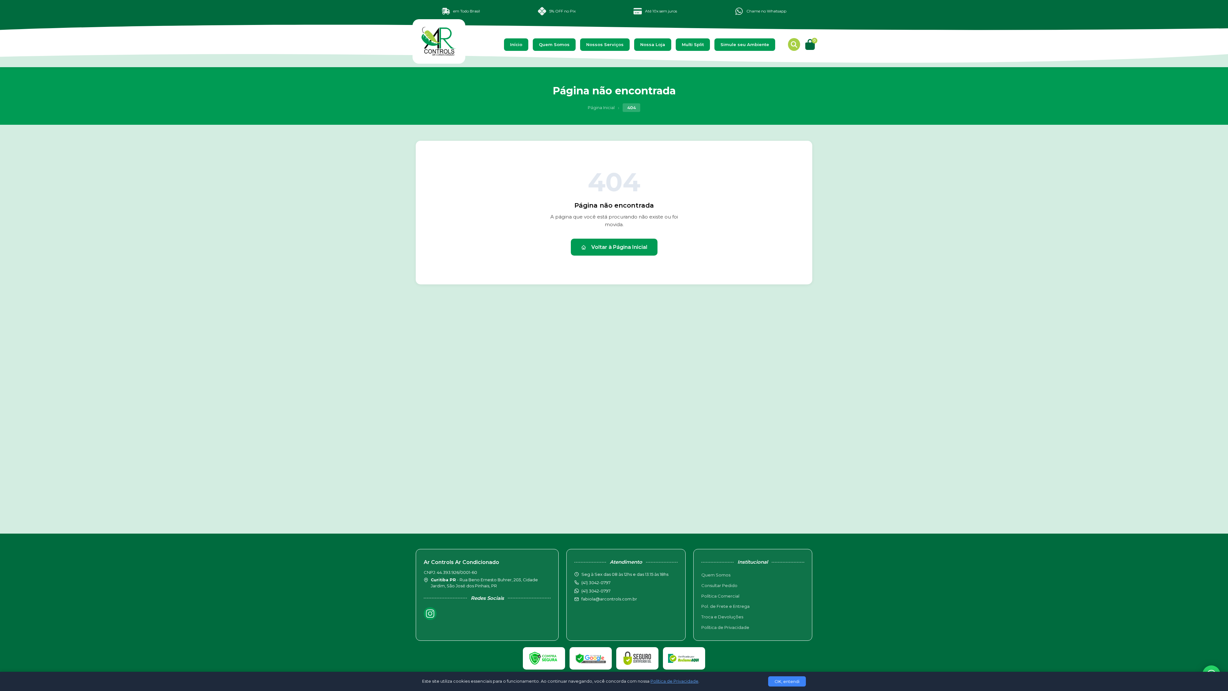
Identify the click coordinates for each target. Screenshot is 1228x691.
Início (516, 44)
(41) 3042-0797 (595, 590)
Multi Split (693, 44)
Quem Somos (554, 44)
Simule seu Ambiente (744, 44)
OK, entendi (787, 681)
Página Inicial (601, 107)
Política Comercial (720, 596)
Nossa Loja (652, 44)
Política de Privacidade (725, 627)
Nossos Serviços (605, 44)
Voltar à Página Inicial (619, 247)
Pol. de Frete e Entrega (725, 606)
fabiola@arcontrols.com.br (609, 598)
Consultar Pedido (719, 585)
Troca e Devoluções (722, 616)
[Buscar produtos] (794, 44)
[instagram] (430, 613)
